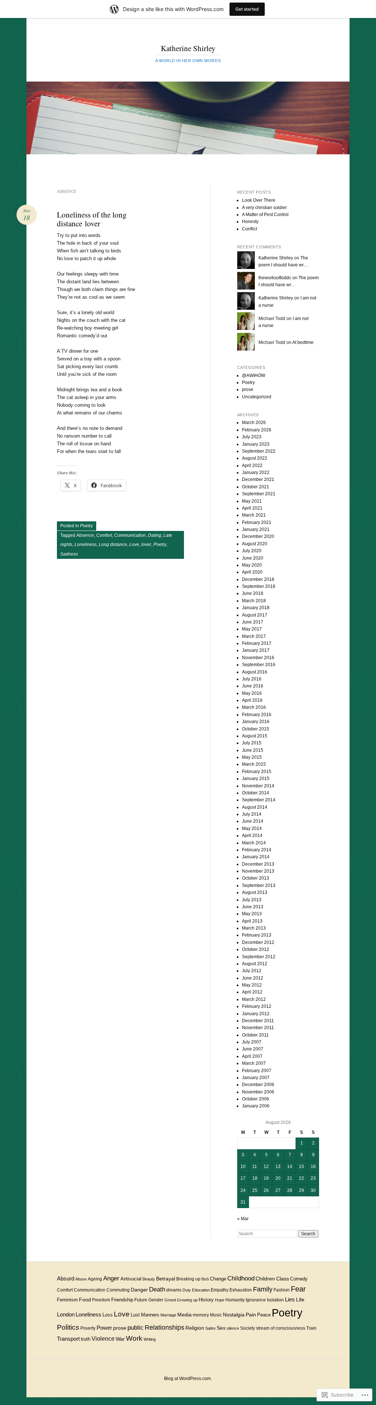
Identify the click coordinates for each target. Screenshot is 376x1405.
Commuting (118, 1290)
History (206, 1299)
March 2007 (254, 1063)
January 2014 (256, 856)
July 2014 (251, 814)
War (120, 1339)
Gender (155, 1299)
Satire (210, 1328)
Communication (130, 535)
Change (218, 1279)
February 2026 (256, 429)
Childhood (240, 1278)
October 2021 (255, 486)
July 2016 (251, 679)
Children (265, 1279)
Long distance (113, 544)
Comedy (299, 1279)
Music (216, 1315)
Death (157, 1289)
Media (184, 1315)
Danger (139, 1290)
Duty (186, 1290)
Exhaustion (240, 1289)
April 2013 (252, 921)
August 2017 (254, 615)
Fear (298, 1289)
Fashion (282, 1290)
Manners (150, 1315)
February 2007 (256, 1070)
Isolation (275, 1299)
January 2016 (256, 721)
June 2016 (252, 686)
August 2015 (254, 736)
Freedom (101, 1299)
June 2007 (252, 1049)
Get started (247, 9)
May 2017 (252, 629)
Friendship (122, 1299)
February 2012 (256, 1006)
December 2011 (258, 1020)
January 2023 (256, 444)
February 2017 (256, 643)
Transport (68, 1339)
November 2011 (258, 1027)
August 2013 (254, 892)
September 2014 (258, 799)
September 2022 (258, 451)
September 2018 (258, 586)
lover (146, 544)
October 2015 (255, 729)
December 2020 (258, 536)
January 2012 (256, 1013)
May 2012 (252, 985)
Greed (170, 1300)
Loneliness (86, 544)
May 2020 (252, 565)
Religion (194, 1328)
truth (85, 1339)
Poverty (87, 1328)
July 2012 (251, 970)
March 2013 (254, 928)
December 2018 (258, 579)
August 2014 (254, 807)
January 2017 (256, 650)
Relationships (164, 1327)
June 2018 (252, 593)
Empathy (219, 1290)
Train (311, 1328)
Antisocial (130, 1279)
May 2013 (252, 913)
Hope (219, 1300)
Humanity (235, 1299)
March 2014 (254, 842)
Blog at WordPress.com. (188, 1378)
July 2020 (251, 550)
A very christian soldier (264, 207)
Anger (111, 1278)
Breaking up (188, 1278)
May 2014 (252, 828)
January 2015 (256, 778)
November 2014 (258, 785)
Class (282, 1279)
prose (247, 389)
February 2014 (256, 849)
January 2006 (256, 1105)
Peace (264, 1315)
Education (201, 1290)
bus (205, 1279)
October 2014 (255, 792)
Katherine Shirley (188, 48)
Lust (135, 1315)
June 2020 (252, 558)
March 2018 (254, 600)
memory (201, 1315)
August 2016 (254, 672)
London (66, 1314)
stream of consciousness (280, 1328)
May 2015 (252, 757)
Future (140, 1299)
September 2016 (258, 664)
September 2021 (258, 493)
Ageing (95, 1279)
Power (104, 1328)
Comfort (104, 535)
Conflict (249, 228)
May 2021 (252, 501)
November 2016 (258, 657)
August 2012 (254, 963)
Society (247, 1328)
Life (300, 1299)
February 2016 (256, 714)
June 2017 (252, 622)
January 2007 (256, 1077)
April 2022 (252, 465)
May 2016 (252, 693)
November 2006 (258, 1092)
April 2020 (252, 572)
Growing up (187, 1300)
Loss (107, 1315)
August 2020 (254, 543)
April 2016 (252, 700)
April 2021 (252, 508)
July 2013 (251, 899)
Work (134, 1338)
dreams (173, 1290)
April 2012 (252, 992)
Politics (68, 1327)
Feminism (67, 1299)
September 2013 (258, 885)
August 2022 (254, 458)
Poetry (86, 525)
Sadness (69, 554)
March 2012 (254, 999)
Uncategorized (256, 396)
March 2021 (254, 515)
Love (134, 544)
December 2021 (258, 479)
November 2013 (258, 871)
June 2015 (252, 750)
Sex (221, 1328)
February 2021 (256, 522)
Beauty (148, 1279)
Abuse (81, 1279)
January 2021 (256, 529)
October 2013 (255, 878)
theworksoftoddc (274, 277)
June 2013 (252, 906)
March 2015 (254, 764)
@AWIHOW (253, 375)
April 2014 (252, 835)
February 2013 (256, 935)
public (135, 1327)
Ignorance (256, 1299)
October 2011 (255, 1035)
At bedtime (303, 342)
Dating (154, 535)
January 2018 (256, 607)
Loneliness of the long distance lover (92, 219)
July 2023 (251, 436)
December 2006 (258, 1084)
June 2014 (252, 821)
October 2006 (255, 1099)
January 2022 (256, 472)
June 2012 (252, 978)
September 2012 (258, 956)
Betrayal (165, 1279)
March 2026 (254, 422)
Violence (103, 1339)
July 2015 (251, 742)
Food (85, 1299)
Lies (290, 1299)
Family (262, 1289)
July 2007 (251, 1042)
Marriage (168, 1315)
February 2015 (256, 771)
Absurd (65, 1278)
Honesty (250, 221)
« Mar (243, 1218)
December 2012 (258, 942)
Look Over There (258, 200)
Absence (85, 535)
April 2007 (252, 1056)
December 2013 (258, 864)
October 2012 (255, 949)
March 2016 (254, 707)
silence (233, 1328)
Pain (251, 1315)
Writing (150, 1339)
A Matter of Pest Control (265, 214)
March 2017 (254, 636)
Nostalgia (234, 1315)
